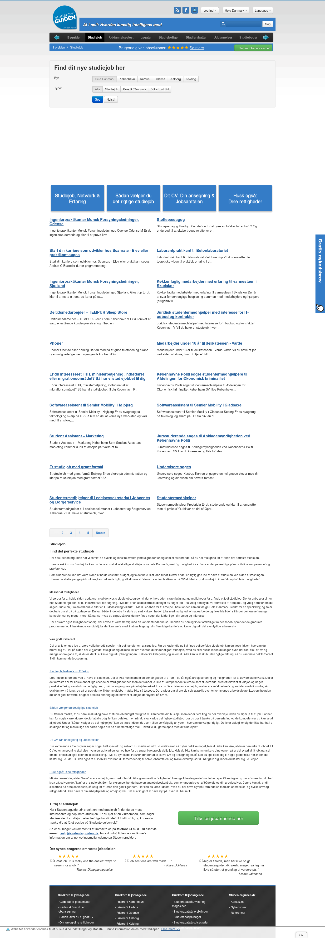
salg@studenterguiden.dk (79, 833)
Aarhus (145, 79)
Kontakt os (237, 901)
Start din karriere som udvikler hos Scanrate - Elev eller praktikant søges (98, 252)
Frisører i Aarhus (127, 907)
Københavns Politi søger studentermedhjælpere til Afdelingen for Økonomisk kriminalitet (202, 376)
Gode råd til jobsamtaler (74, 901)
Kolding (191, 79)
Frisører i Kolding (128, 923)
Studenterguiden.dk (242, 895)
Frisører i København (130, 901)
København (127, 79)
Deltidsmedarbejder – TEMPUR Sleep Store (88, 312)
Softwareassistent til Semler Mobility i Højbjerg (91, 405)
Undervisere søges (174, 466)
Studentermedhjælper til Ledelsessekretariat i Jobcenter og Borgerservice (99, 500)
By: (56, 78)
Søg (268, 24)
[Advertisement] (162, 145)
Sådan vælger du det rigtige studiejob (133, 198)
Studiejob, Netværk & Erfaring (77, 198)
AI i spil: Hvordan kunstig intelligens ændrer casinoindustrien (141, 24)
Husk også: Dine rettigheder (245, 198)
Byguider (74, 37)
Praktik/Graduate (134, 89)
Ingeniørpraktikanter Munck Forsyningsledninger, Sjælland (94, 283)
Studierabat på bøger (187, 917)
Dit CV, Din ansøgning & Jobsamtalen (189, 198)
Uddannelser (223, 37)
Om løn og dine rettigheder (76, 922)
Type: (58, 88)
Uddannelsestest (121, 37)
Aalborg (175, 79)
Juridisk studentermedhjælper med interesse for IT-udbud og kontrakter (203, 314)
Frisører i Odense (128, 912)
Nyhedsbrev (238, 907)
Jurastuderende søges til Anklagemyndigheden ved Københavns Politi (203, 438)
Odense (160, 79)
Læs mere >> (170, 929)
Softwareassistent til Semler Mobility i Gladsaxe (199, 405)
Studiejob (95, 37)
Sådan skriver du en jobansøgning (71, 909)
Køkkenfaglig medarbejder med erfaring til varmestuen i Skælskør (206, 283)
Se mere (197, 47)
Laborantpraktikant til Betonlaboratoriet (192, 250)
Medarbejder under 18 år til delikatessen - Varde (199, 343)
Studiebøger (248, 37)
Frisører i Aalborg (128, 918)
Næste (100, 532)
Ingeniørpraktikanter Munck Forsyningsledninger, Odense (94, 221)
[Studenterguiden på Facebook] (186, 10)
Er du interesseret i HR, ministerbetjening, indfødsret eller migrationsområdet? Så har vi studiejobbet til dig (97, 376)
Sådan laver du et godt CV (76, 917)
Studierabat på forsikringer (191, 911)
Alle (97, 89)
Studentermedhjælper (176, 497)
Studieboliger (169, 37)
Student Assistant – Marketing (76, 436)
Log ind (208, 10)
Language (262, 10)
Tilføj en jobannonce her (253, 48)
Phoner (56, 343)
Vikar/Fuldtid (160, 89)
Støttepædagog (171, 219)
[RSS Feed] (177, 10)
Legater (146, 37)
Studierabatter (196, 37)
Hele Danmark (235, 10)
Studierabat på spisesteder (191, 922)
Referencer (238, 912)
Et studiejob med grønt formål (76, 466)
